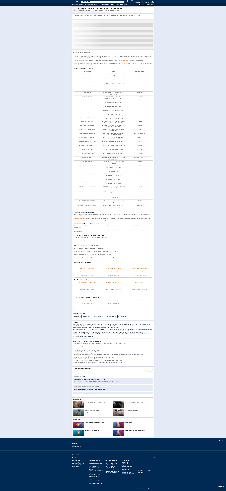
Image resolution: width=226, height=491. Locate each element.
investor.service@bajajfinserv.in (96, 470)
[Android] (139, 472)
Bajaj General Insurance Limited (128, 465)
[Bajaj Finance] (76, 1)
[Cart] (142, 1)
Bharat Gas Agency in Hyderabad (113, 271)
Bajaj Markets (124, 468)
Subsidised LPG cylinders (79, 218)
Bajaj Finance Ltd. (125, 463)
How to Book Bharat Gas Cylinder (87, 289)
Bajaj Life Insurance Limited (127, 466)
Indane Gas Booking (113, 300)
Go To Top (221, 440)
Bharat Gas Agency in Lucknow (87, 271)
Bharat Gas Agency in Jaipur (87, 275)
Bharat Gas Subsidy (139, 282)
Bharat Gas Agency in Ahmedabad (139, 268)
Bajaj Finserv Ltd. (125, 462)
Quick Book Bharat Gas (140, 286)
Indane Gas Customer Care (113, 303)
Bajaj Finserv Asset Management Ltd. (129, 473)
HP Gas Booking (87, 300)
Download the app (150, 4)
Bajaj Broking (124, 470)
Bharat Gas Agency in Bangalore (113, 264)
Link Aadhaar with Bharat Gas (87, 292)
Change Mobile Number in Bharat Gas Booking (87, 282)
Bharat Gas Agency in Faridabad (113, 268)
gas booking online (125, 60)
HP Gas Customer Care (87, 303)
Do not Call (142, 4)
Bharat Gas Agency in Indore (113, 275)
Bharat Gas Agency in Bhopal (139, 264)
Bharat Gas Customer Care (140, 300)
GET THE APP (148, 370)
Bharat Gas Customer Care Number (113, 282)
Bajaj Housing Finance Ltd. (127, 469)
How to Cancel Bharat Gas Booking (113, 289)
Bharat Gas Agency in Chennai (87, 268)
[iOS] (142, 472)
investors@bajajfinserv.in (114, 469)
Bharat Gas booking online (82, 63)
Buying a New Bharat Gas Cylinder (139, 289)
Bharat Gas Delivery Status (87, 286)
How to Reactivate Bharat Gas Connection (113, 292)
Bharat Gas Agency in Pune (140, 271)
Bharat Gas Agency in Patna (139, 275)
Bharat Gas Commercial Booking (113, 286)
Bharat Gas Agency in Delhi (87, 264)
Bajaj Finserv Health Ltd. (126, 472)
